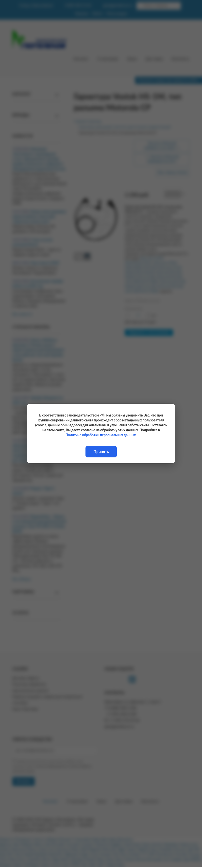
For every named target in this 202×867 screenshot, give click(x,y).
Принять (101, 452)
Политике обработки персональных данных (101, 435)
